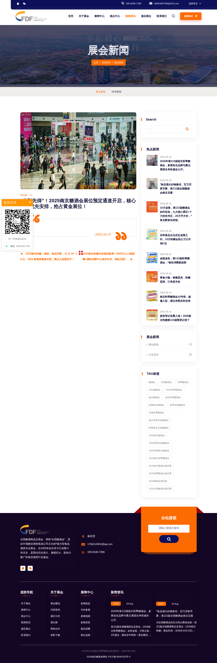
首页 (70, 16)
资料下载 (55, 635)
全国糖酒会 (166, 382)
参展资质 (85, 622)
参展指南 (85, 616)
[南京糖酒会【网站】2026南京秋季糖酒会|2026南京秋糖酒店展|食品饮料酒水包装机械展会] (31, 16)
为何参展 (85, 609)
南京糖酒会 (154, 397)
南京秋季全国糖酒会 (159, 420)
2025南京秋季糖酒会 (159, 458)
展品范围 (85, 628)
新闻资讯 (130, 16)
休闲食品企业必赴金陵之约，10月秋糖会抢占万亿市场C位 (175, 239)
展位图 (54, 622)
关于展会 (84, 16)
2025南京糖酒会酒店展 (160, 466)
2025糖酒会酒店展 (158, 481)
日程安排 (55, 609)
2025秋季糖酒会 (174, 390)
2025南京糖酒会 (157, 435)
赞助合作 (55, 628)
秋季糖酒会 (183, 382)
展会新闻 (154, 344)
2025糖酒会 (154, 390)
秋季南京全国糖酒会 (159, 428)
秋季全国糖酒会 (177, 405)
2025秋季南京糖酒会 (159, 450)
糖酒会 (152, 382)
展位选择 (85, 635)
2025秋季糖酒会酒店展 (160, 473)
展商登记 (189, 16)
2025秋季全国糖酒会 (159, 443)
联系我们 (162, 16)
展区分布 (55, 616)
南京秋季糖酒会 (173, 397)
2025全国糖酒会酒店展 (160, 488)
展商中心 (99, 16)
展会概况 (55, 603)
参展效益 (85, 603)
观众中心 (115, 16)
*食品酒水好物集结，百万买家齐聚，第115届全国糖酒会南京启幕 (175, 188)
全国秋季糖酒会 (156, 412)
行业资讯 (154, 354)
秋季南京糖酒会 (156, 405)
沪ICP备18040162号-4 (119, 656)
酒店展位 (146, 16)
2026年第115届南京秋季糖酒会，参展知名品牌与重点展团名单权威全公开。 (175, 165)
